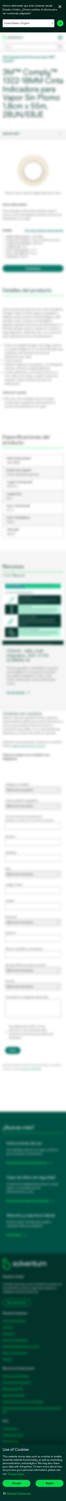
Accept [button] (16, 1483)
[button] (17, 1493)
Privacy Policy (16, 1473)
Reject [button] (49, 1483)
